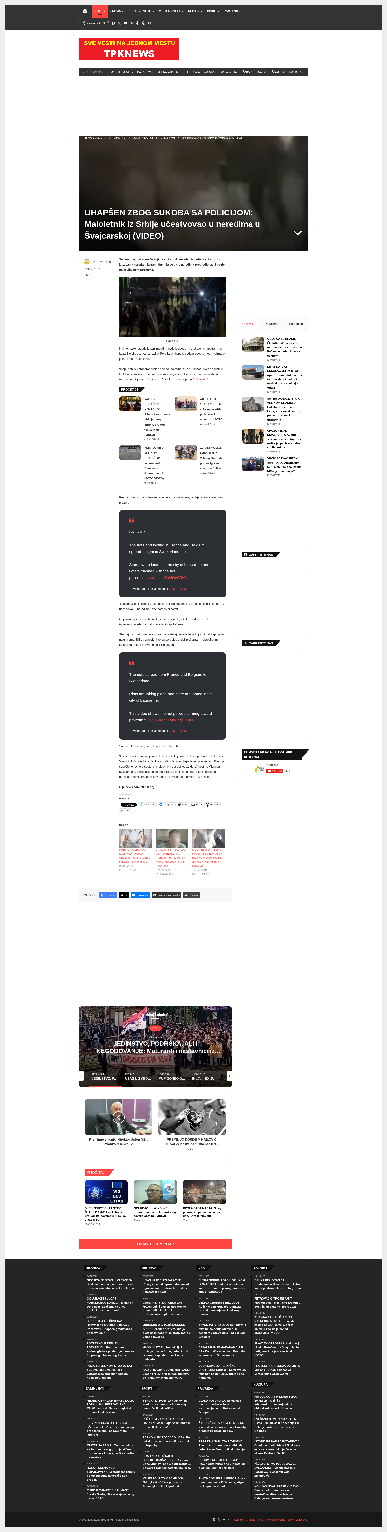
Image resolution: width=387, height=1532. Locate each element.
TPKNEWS (97, 262)
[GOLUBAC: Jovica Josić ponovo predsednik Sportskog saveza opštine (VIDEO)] (155, 1192)
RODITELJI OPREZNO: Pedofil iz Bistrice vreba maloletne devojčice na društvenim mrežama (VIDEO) (207, 857)
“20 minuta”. (201, 379)
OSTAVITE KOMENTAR (155, 1244)
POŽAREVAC (145, 71)
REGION (193, 11)
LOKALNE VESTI (140, 11)
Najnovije (247, 323)
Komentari (296, 323)
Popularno (271, 323)
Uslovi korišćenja (297, 1519)
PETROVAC (192, 71)
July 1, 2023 (178, 588)
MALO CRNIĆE (230, 71)
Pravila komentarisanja (271, 1519)
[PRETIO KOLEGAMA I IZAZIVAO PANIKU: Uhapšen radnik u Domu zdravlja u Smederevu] (135, 838)
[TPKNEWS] (129, 49)
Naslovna (93, 137)
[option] (155, 1046)
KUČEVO (261, 71)
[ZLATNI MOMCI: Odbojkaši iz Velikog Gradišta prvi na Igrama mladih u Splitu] (186, 452)
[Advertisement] (193, 105)
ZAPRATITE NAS (261, 643)
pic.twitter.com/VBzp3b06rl (171, 720)
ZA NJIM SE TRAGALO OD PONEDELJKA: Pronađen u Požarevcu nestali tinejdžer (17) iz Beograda (170, 857)
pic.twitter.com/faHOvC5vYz (164, 578)
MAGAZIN (231, 11)
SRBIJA (115, 11)
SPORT (212, 11)
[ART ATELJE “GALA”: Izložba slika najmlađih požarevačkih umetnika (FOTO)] (186, 403)
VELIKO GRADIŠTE (169, 71)
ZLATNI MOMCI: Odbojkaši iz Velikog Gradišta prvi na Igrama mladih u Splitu (211, 458)
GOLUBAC (210, 71)
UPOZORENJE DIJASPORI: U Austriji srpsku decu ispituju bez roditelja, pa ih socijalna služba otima (284, 439)
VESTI (99, 11)
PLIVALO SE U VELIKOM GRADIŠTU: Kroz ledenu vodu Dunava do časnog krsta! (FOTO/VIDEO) (155, 463)
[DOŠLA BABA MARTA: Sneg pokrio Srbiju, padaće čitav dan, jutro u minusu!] (204, 1192)
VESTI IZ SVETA (169, 11)
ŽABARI (247, 71)
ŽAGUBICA (278, 71)
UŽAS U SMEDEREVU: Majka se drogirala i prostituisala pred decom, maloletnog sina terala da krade (155, 1050)
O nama (250, 1519)
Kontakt (238, 1519)
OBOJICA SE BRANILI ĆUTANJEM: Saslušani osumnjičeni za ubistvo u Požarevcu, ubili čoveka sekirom (284, 347)
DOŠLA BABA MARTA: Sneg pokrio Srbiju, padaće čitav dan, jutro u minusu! (202, 1212)
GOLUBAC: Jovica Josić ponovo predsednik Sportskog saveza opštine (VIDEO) (155, 1212)
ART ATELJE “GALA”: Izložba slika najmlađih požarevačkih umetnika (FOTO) (212, 409)
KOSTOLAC (296, 71)
